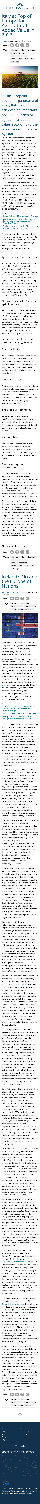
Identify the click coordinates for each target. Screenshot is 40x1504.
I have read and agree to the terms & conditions (21, 775)
